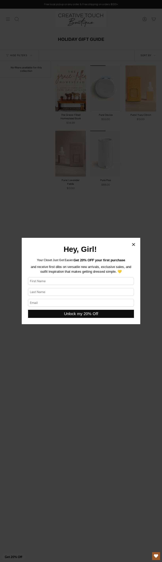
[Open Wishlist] (156, 556)
